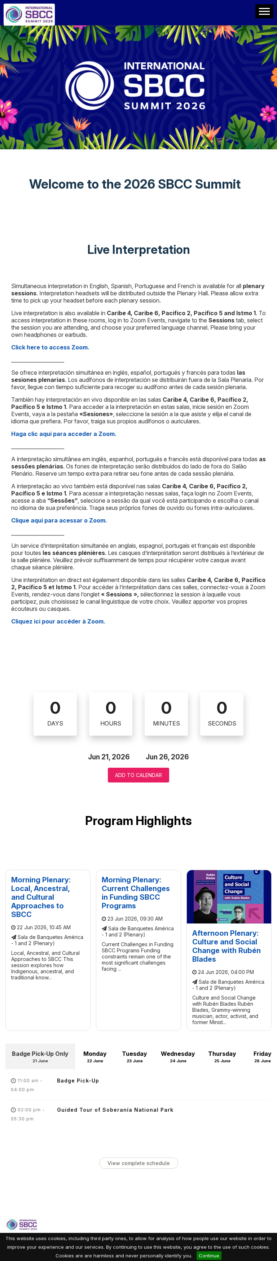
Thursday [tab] (222, 1056)
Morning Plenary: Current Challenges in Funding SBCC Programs (136, 893)
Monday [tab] (95, 1056)
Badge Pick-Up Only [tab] (40, 1056)
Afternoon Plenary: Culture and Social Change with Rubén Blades (226, 946)
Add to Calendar (138, 775)
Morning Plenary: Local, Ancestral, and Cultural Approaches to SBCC (41, 897)
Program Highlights (138, 821)
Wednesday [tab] (178, 1056)
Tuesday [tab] (134, 1056)
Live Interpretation (138, 249)
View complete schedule (138, 1163)
